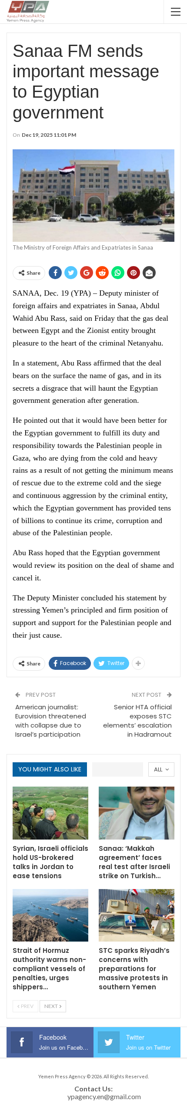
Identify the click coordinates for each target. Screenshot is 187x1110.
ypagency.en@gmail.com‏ (104, 1096)
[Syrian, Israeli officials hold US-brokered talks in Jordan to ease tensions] (50, 813)
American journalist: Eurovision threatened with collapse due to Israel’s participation (50, 720)
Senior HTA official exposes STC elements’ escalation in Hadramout (137, 720)
